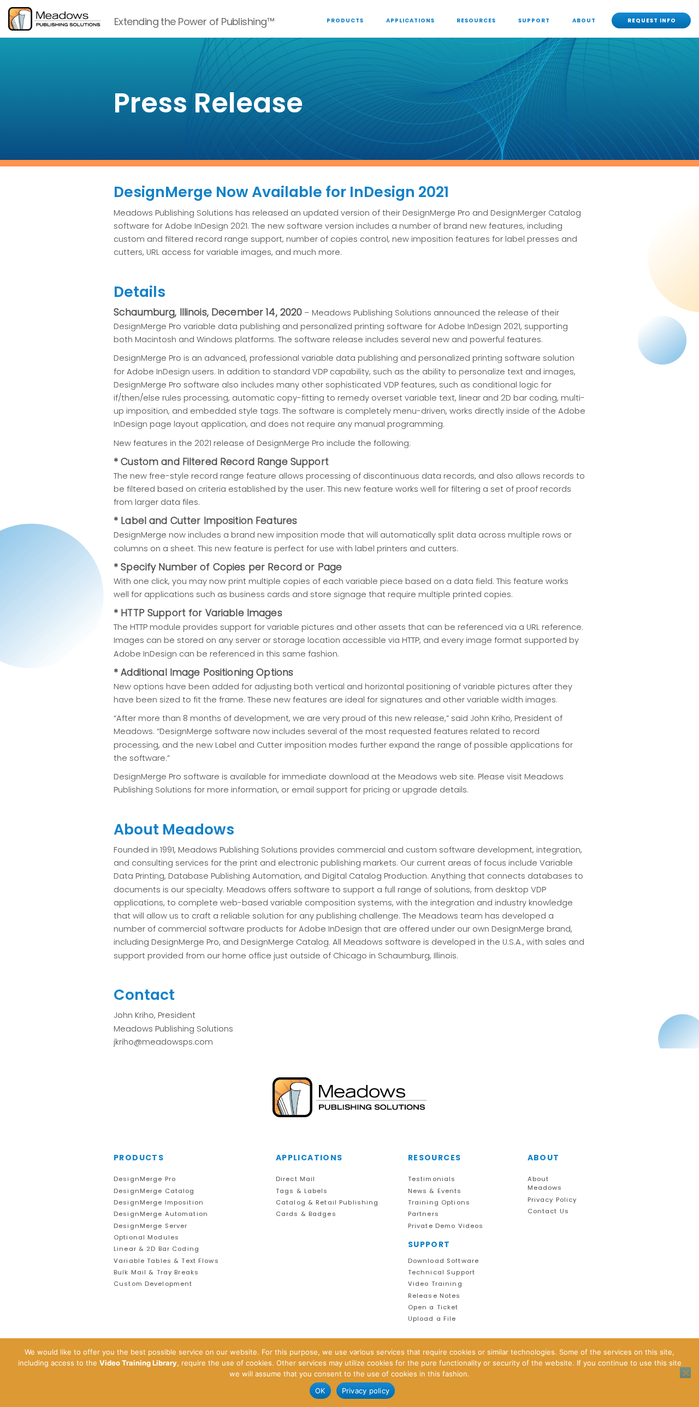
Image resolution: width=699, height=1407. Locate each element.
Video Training (435, 1284)
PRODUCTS (345, 20)
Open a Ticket (433, 1307)
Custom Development (153, 1284)
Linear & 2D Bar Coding (156, 1249)
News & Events (435, 1191)
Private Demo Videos (446, 1226)
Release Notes (434, 1296)
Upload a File (432, 1319)
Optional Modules (146, 1237)
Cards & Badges (306, 1214)
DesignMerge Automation (161, 1214)
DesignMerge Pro (145, 1179)
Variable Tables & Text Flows (166, 1261)
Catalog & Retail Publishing (327, 1203)
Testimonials (432, 1179)
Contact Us (548, 1211)
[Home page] (349, 1097)
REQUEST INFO (651, 20)
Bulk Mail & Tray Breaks (156, 1272)
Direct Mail (295, 1179)
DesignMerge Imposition (159, 1203)
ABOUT (584, 20)
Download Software (443, 1261)
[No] (685, 1372)
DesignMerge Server (150, 1226)
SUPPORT (534, 20)
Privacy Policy (552, 1200)
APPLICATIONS (410, 20)
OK (320, 1390)
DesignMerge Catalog (154, 1191)
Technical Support (441, 1272)
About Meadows (545, 1183)
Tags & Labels (302, 1191)
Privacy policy (366, 1390)
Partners (423, 1214)
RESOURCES (476, 20)
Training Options (439, 1203)
